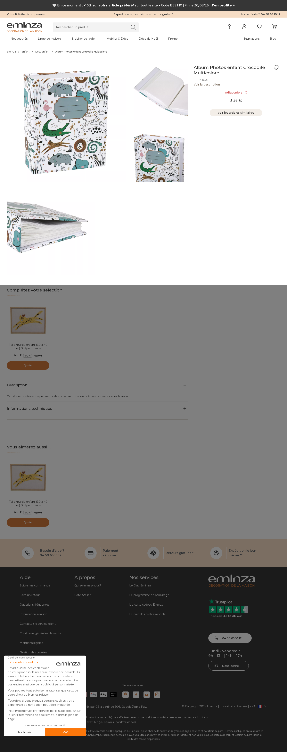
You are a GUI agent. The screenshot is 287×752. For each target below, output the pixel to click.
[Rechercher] (133, 27)
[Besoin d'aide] (229, 27)
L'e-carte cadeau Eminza (146, 604)
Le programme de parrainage (149, 595)
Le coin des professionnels (147, 614)
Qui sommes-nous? (87, 585)
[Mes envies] (259, 27)
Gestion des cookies (33, 652)
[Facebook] (136, 694)
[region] (143, 51)
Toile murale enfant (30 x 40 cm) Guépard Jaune (28, 346)
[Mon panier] (274, 27)
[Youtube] (147, 694)
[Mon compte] (244, 27)
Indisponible (234, 92)
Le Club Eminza (140, 585)
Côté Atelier (82, 595)
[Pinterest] (125, 694)
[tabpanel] (110, 38)
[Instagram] (157, 694)
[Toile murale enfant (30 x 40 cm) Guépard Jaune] (28, 320)
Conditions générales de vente (40, 633)
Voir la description (207, 84)
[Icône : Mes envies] (276, 67)
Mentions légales (31, 643)
